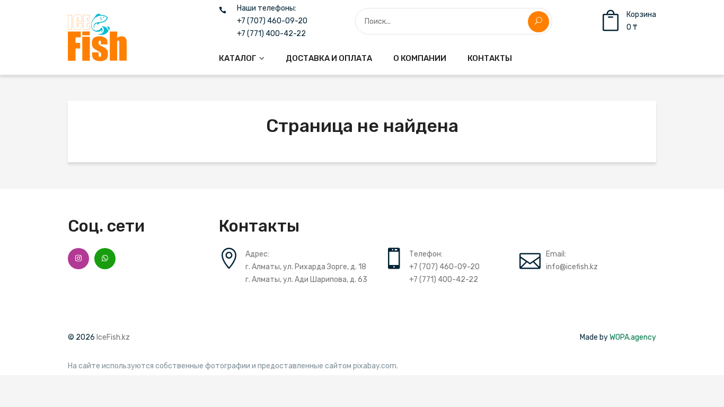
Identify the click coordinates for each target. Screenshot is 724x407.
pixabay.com (374, 366)
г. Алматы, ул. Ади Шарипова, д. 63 (306, 279)
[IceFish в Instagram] (78, 258)
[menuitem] (241, 58)
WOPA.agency (633, 337)
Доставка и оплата (329, 58)
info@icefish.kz (572, 266)
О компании (419, 58)
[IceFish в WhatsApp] (105, 258)
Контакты (489, 58)
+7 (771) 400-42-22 (271, 34)
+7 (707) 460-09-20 (272, 21)
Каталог (238, 58)
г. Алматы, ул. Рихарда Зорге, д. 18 (305, 266)
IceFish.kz (113, 337)
